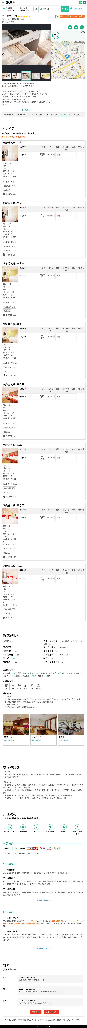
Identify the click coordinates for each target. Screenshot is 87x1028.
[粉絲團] (76, 27)
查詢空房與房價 (9, 186)
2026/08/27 (50, 154)
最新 (9, 115)
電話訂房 (7, 190)
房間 (23, 115)
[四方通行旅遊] (10, 4)
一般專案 (22, 155)
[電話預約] (82, 27)
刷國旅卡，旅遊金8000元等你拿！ (72, 16)
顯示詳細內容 (9, 740)
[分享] (70, 27)
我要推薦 (35, 1012)
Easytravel (47, 1026)
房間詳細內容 (11, 194)
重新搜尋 (65, 9)
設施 (38, 115)
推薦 (78, 115)
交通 (53, 115)
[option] (16, 724)
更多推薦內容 (51, 1012)
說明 (67, 115)
